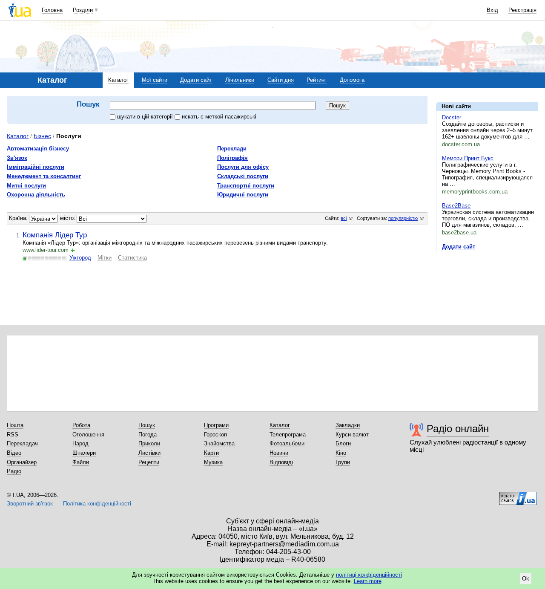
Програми (216, 425)
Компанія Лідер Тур (55, 235)
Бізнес (42, 136)
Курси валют (352, 434)
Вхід (492, 10)
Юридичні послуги (242, 194)
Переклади (232, 148)
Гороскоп (215, 434)
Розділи (83, 10)
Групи (343, 462)
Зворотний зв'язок (30, 503)
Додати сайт (196, 80)
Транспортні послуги (245, 185)
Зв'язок (17, 158)
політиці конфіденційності (369, 575)
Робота (81, 425)
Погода (147, 434)
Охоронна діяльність (36, 194)
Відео (14, 453)
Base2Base (456, 205)
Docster (451, 117)
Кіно (341, 453)
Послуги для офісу (243, 167)
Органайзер (22, 462)
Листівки (149, 453)
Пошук (146, 425)
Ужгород (80, 257)
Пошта (15, 425)
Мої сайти (154, 80)
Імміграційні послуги (35, 167)
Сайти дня (280, 80)
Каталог (118, 80)
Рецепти (148, 462)
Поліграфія (232, 158)
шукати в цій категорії (146, 116)
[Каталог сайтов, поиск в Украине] (517, 495)
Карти (211, 453)
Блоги (343, 443)
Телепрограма (288, 434)
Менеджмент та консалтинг (44, 176)
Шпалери (84, 453)
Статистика (132, 257)
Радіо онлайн (458, 428)
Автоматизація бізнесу (38, 148)
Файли (80, 462)
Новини (279, 453)
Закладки (348, 425)
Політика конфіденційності (97, 503)
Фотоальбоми (287, 443)
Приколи (149, 443)
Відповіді (281, 462)
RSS (12, 434)
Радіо (14, 471)
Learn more (368, 581)
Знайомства (219, 443)
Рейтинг (317, 80)
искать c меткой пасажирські (219, 116)
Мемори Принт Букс (467, 158)
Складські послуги (242, 176)
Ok (525, 578)
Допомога (352, 80)
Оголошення (88, 434)
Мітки (105, 257)
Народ (80, 443)
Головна (52, 10)
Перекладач (22, 443)
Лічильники (239, 80)
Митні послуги (26, 185)
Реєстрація (522, 10)
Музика (213, 462)
